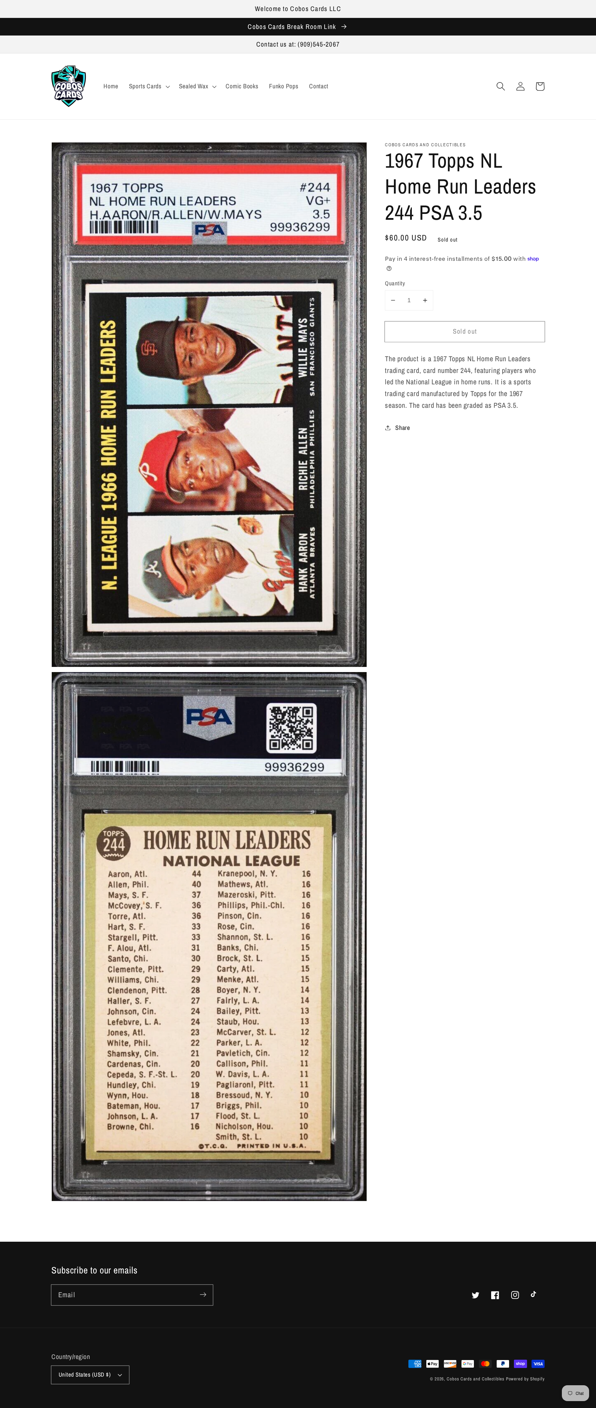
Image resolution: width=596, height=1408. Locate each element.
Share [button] (402, 427)
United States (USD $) (85, 1374)
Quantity (395, 283)
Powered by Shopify (525, 1379)
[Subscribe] (203, 1294)
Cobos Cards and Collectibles (475, 1379)
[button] (500, 86)
